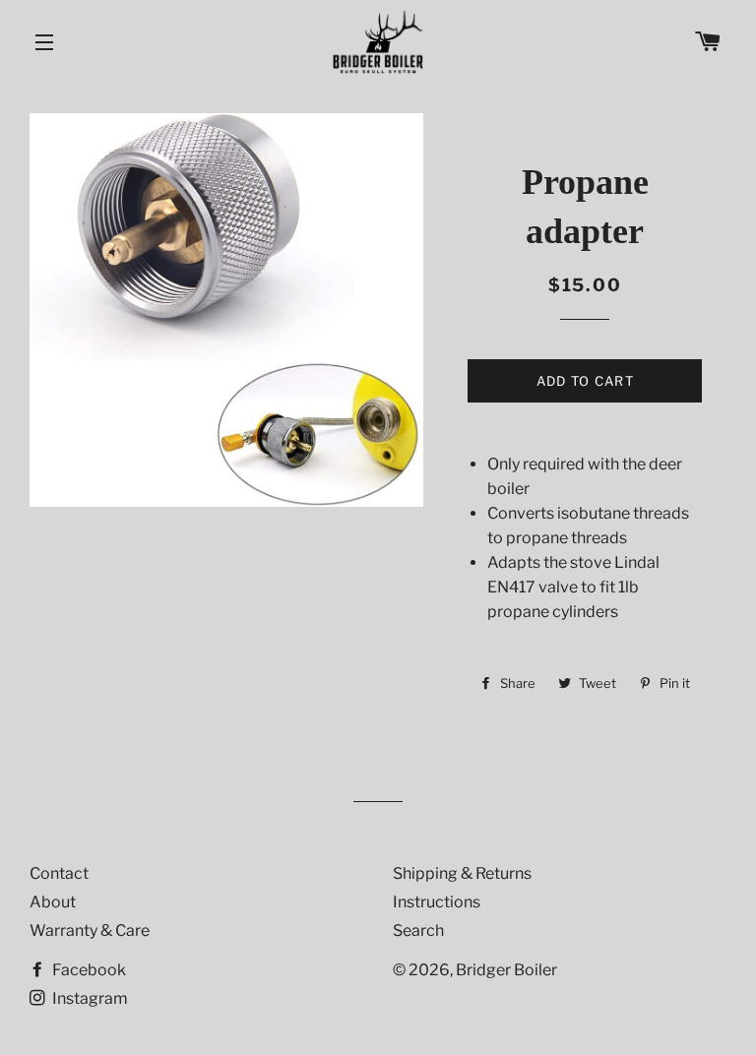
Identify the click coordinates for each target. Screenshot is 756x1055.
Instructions (436, 902)
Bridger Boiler (506, 970)
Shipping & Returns (462, 873)
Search (418, 930)
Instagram (88, 998)
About (53, 902)
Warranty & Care (90, 930)
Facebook (87, 970)
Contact (59, 873)
